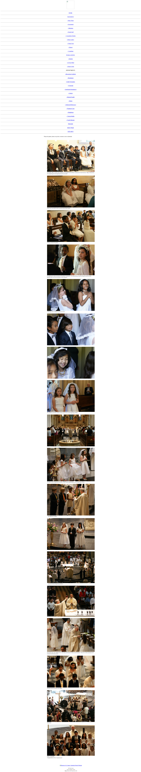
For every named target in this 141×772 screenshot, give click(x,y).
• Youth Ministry (70, 120)
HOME (70, 13)
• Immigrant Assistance (70, 89)
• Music (70, 101)
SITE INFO (70, 131)
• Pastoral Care (70, 108)
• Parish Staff (70, 32)
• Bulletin (70, 58)
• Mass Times (70, 20)
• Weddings (70, 112)
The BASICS (70, 16)
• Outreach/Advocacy (70, 104)
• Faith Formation (70, 81)
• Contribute (70, 51)
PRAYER (70, 124)
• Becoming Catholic (70, 74)
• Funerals (70, 85)
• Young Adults (70, 116)
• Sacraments (70, 24)
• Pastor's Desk (70, 66)
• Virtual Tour (70, 43)
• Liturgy (70, 93)
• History (70, 47)
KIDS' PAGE (70, 127)
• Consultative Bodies (71, 36)
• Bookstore (70, 78)
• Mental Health (71, 97)
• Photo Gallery (70, 39)
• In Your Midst (70, 62)
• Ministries (70, 28)
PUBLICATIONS (70, 55)
